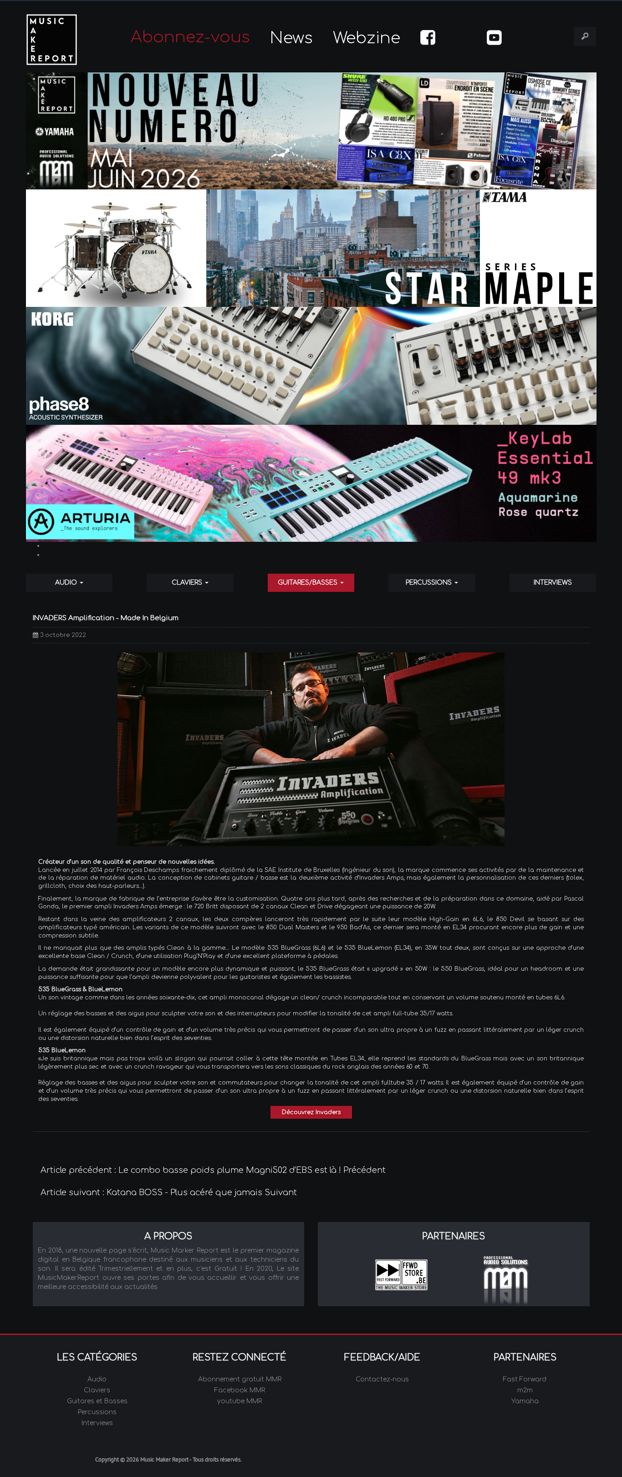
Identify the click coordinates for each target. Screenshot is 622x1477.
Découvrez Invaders (311, 1112)
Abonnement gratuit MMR (239, 1379)
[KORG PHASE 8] (311, 366)
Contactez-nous (382, 1379)
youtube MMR (239, 1401)
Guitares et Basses (97, 1401)
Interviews (553, 582)
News (291, 38)
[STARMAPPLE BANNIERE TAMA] (311, 248)
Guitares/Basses (308, 582)
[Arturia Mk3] (311, 483)
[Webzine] (311, 131)
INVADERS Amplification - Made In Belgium (105, 618)
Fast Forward (524, 1379)
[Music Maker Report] (64, 39)
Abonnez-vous (190, 37)
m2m (525, 1390)
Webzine (366, 38)
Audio (67, 582)
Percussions (430, 582)
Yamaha (525, 1401)
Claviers (188, 582)
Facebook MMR (239, 1390)
